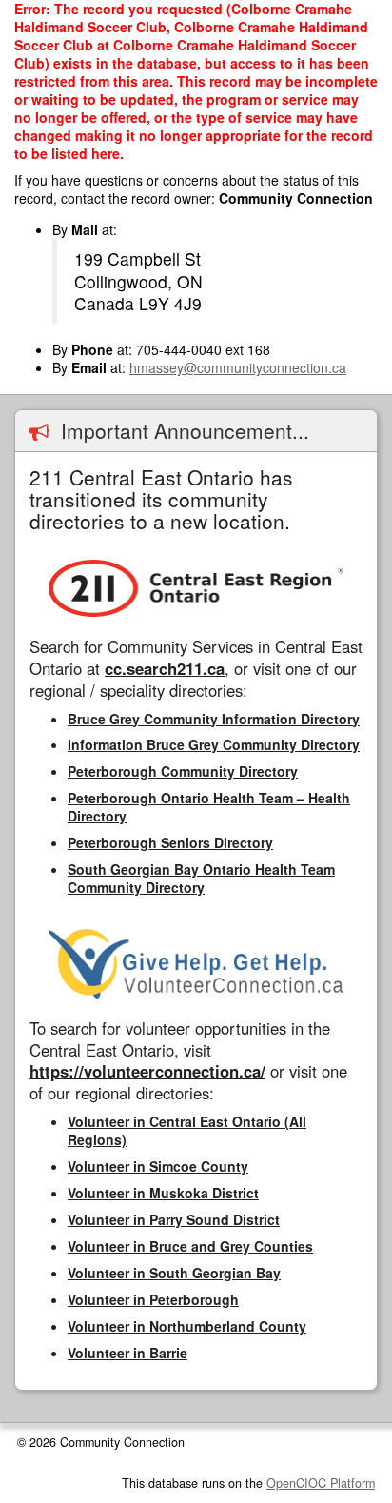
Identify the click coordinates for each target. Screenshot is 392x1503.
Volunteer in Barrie (127, 1352)
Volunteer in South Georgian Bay (174, 1272)
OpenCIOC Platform (320, 1483)
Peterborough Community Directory (183, 771)
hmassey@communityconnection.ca (237, 367)
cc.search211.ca (165, 668)
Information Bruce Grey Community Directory (214, 744)
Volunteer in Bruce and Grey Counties (190, 1246)
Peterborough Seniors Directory (170, 842)
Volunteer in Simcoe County (158, 1166)
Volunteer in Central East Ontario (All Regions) (187, 1130)
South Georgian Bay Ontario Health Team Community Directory (201, 878)
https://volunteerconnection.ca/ (147, 1070)
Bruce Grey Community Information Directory (214, 718)
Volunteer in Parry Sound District (174, 1219)
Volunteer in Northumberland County (187, 1325)
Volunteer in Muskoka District (163, 1192)
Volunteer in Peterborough (153, 1299)
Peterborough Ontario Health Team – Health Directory (209, 806)
